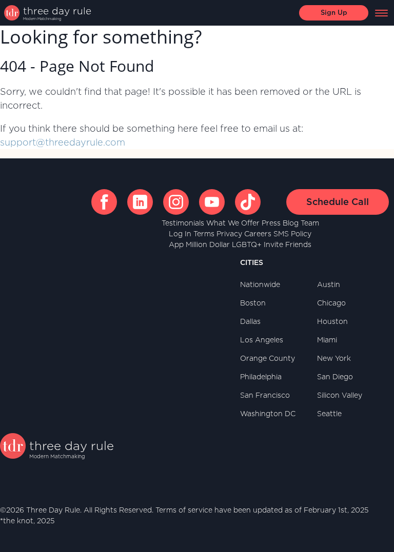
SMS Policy (292, 234)
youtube (212, 202)
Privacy (229, 234)
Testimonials (183, 223)
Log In (180, 234)
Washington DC (268, 414)
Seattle (329, 414)
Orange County (267, 358)
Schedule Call (337, 201)
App (176, 244)
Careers (257, 234)
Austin (328, 284)
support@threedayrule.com (62, 142)
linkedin (140, 202)
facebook (104, 202)
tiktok (248, 202)
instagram (176, 202)
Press (271, 223)
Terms (203, 234)
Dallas (250, 321)
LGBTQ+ (247, 244)
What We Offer (233, 223)
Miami (327, 340)
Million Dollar (208, 244)
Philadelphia (261, 377)
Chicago (331, 303)
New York (334, 358)
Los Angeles (261, 340)
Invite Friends (287, 244)
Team (310, 223)
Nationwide (260, 284)
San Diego (335, 377)
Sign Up (334, 12)
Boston (253, 303)
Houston (332, 321)
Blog (291, 223)
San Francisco (265, 395)
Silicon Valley (339, 395)
